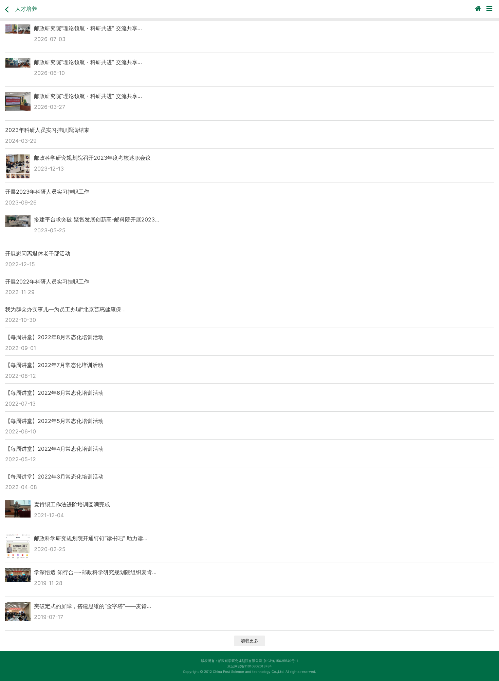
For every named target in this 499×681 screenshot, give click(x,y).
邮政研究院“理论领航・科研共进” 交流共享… (88, 28)
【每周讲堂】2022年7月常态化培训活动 (54, 365)
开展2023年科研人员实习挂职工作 (47, 191)
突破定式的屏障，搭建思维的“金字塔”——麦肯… (92, 606)
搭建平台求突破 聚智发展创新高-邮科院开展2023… (96, 219)
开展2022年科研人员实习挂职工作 (47, 281)
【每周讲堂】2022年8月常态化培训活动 (54, 337)
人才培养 (26, 8)
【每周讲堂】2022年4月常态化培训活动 (54, 448)
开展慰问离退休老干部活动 (37, 253)
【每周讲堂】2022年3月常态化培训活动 (54, 476)
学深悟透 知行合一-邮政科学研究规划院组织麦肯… (95, 572)
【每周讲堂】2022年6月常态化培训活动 (54, 392)
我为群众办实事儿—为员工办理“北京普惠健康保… (65, 309)
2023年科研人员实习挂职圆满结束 (47, 130)
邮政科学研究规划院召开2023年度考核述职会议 (92, 157)
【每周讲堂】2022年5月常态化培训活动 (54, 420)
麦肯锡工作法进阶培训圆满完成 (72, 504)
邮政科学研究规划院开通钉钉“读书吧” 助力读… (90, 538)
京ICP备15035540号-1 (280, 661)
